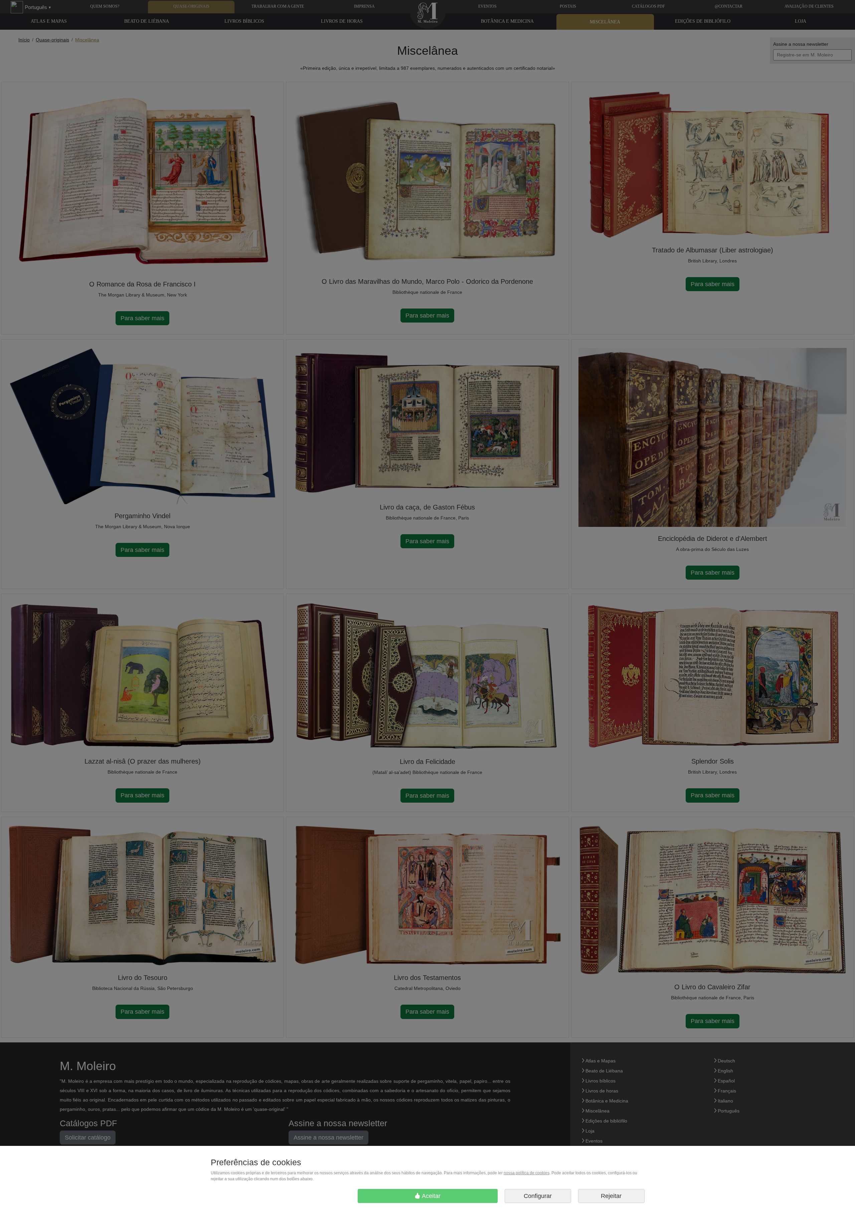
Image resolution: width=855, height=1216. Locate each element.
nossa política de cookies (526, 1173)
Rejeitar (611, 1196)
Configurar (538, 1196)
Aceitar (430, 1196)
